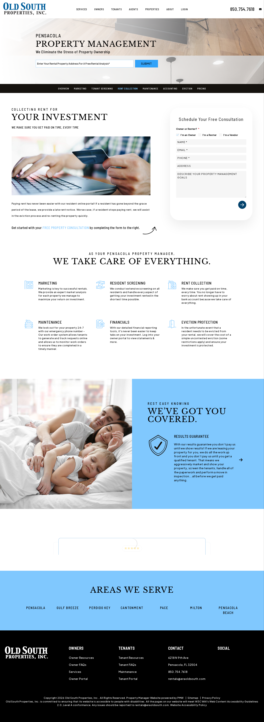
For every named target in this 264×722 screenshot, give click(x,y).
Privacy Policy (211, 697)
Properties (152, 9)
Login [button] (184, 9)
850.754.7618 (242, 9)
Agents (133, 9)
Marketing (80, 88)
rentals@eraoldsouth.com (186, 678)
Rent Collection (128, 88)
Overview (63, 88)
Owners (99, 9)
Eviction (187, 88)
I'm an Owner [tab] (188, 134)
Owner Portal (78, 678)
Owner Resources (81, 657)
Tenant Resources (131, 657)
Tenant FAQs (127, 664)
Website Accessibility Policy (188, 705)
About (170, 9)
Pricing (201, 88)
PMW (180, 697)
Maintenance (150, 88)
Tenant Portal (128, 678)
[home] (25, 8)
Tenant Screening (102, 88)
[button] (258, 9)
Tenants (116, 9)
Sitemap (193, 697)
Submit (146, 63)
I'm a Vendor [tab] (230, 134)
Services (81, 9)
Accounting (170, 88)
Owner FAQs (77, 664)
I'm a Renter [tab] (209, 134)
